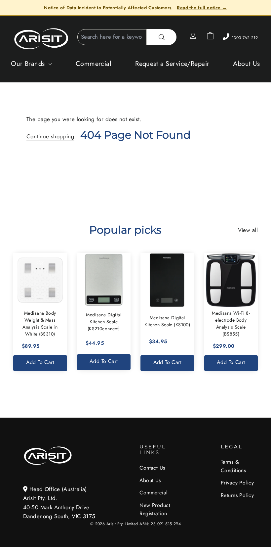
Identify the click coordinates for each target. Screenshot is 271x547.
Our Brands (29, 63)
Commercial (93, 63)
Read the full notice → (202, 7)
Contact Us (152, 468)
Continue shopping (50, 136)
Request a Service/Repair (172, 63)
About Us (246, 63)
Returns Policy (237, 495)
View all (248, 230)
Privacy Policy (237, 482)
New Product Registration (154, 509)
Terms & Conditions (233, 466)
